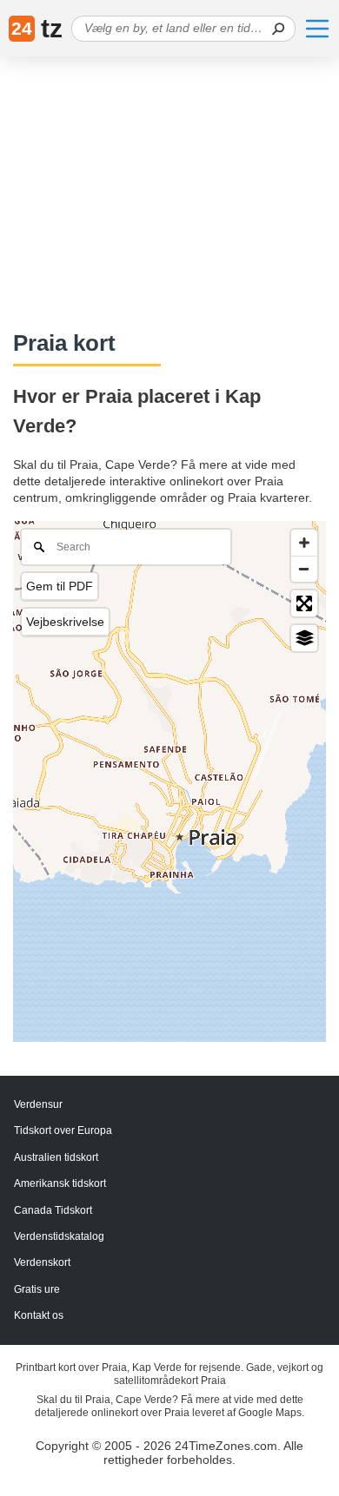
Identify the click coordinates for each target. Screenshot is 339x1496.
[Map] (169, 781)
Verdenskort (42, 1262)
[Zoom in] (304, 543)
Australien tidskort (56, 1157)
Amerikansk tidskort (60, 1183)
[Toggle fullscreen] (304, 603)
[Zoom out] (304, 569)
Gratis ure (37, 1289)
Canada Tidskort (53, 1210)
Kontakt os (38, 1315)
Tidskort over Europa (63, 1130)
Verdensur (38, 1104)
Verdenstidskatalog (59, 1236)
